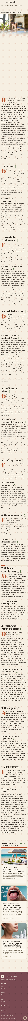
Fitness (11, 5)
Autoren (3, 997)
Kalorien (17, 634)
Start (2, 5)
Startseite (4, 11)
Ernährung (7, 5)
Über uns (20, 5)
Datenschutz (4, 1010)
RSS (2, 999)
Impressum (4, 1008)
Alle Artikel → (23, 843)
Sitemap (3, 1001)
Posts (16, 5)
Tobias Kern (9, 90)
